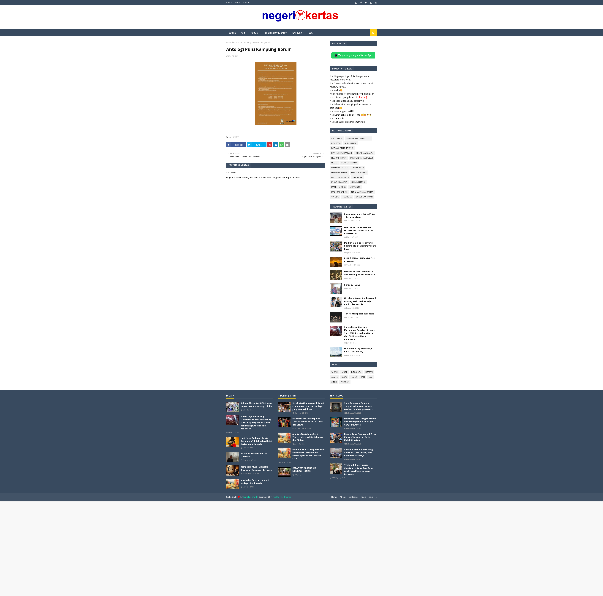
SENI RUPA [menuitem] (296, 32)
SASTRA (238, 42)
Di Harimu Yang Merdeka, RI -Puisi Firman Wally (359, 350)
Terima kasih (340, 118)
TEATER (353, 377)
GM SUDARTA (358, 167)
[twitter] (366, 2)
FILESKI (334, 162)
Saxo (371, 497)
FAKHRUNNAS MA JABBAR (361, 158)
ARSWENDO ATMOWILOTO (358, 138)
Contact (246, 2)
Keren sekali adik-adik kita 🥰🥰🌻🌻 (353, 114)
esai (370, 377)
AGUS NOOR (336, 138)
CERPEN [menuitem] (232, 32)
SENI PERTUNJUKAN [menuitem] (275, 32)
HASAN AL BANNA (339, 172)
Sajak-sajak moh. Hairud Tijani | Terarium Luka (360, 215)
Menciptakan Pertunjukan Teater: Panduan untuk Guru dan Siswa (307, 421)
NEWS (344, 377)
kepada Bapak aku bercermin (349, 100)
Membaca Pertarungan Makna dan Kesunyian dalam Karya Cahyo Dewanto (360, 421)
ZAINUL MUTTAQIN (364, 196)
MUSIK (344, 372)
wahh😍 (338, 90)
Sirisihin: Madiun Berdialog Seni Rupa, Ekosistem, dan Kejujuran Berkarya (358, 452)
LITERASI (369, 372)
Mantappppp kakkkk (344, 111)
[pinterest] (375, 2)
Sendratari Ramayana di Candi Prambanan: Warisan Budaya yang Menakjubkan (308, 406)
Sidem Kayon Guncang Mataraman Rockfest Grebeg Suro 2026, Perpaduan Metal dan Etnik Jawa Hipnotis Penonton (359, 333)
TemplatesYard (250, 497)
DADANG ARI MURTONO (342, 148)
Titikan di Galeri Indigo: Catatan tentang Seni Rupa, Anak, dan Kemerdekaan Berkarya (359, 469)
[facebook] (361, 2)
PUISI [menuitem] (243, 32)
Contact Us (353, 497)
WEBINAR (345, 381)
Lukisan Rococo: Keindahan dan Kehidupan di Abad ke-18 (359, 273)
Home (229, 2)
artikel (334, 381)
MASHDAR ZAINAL (339, 192)
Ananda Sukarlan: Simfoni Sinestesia (254, 455)
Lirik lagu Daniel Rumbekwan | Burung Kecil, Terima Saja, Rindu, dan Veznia (360, 301)
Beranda (230, 42)
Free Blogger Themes (281, 497)
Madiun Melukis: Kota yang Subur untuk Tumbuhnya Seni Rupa (360, 245)
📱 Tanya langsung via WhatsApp (353, 55)
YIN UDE (335, 196)
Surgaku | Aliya (352, 284)
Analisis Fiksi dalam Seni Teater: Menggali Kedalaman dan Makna (307, 437)
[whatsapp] (356, 2)
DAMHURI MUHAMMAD (341, 153)
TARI (363, 377)
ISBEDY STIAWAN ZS (340, 177)
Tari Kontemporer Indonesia (359, 313)
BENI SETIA (336, 143)
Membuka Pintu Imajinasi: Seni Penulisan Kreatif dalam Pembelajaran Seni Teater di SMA (308, 454)
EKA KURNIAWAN (338, 158)
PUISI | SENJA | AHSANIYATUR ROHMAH (359, 260)
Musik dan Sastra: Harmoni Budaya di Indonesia (255, 482)
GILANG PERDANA (349, 162)
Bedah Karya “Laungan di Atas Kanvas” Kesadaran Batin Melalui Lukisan (360, 437)
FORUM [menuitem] (254, 32)
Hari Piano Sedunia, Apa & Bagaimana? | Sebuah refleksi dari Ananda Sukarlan (256, 441)
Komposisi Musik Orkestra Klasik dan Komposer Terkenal (256, 468)
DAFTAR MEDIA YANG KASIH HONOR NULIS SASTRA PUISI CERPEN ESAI (358, 230)
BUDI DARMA (350, 143)
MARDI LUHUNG (338, 187)
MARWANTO (355, 187)
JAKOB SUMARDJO (339, 182)
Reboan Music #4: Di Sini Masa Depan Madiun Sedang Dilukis (256, 405)
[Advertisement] (94, 548)
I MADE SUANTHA (359, 172)
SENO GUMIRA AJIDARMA (362, 192)
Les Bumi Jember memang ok (349, 121)
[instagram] (371, 2)
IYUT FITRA (357, 177)
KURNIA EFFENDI (358, 182)
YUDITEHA (347, 196)
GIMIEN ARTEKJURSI (339, 167)
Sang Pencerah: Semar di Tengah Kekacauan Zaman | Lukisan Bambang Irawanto (359, 406)
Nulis (363, 497)
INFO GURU (356, 372)
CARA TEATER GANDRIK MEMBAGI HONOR (304, 470)
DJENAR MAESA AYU (364, 153)
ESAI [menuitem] (311, 32)
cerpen (334, 377)
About (237, 2)
